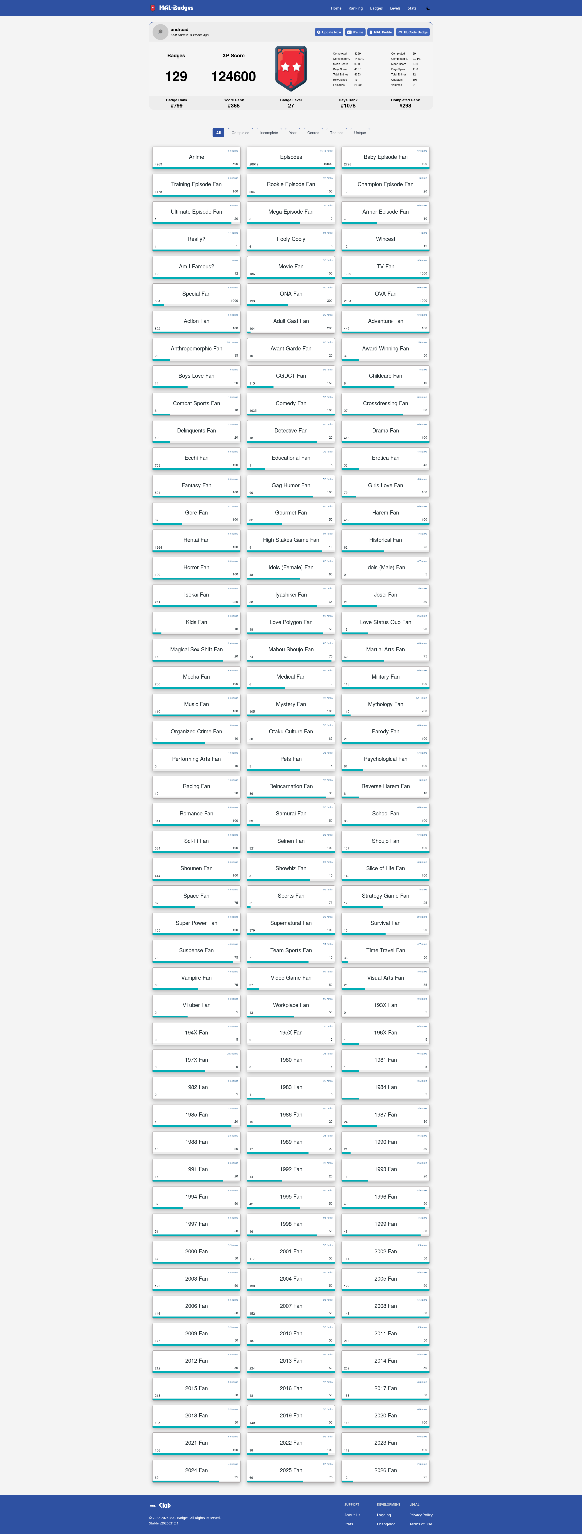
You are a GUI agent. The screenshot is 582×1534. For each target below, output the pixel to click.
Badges (376, 8)
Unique (360, 132)
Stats (412, 8)
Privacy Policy (421, 1514)
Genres (313, 132)
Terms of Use (420, 1524)
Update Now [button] (331, 32)
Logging (384, 1514)
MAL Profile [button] (383, 32)
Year (292, 132)
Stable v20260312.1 (163, 1523)
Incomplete (269, 132)
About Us (352, 1514)
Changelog (386, 1524)
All (218, 132)
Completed (240, 132)
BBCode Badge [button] (416, 32)
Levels (395, 8)
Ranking (356, 8)
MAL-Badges (178, 1518)
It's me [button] (358, 32)
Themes (336, 132)
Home (336, 8)
